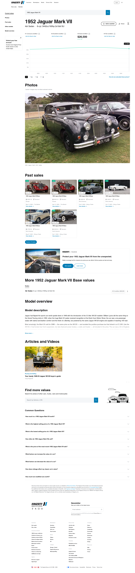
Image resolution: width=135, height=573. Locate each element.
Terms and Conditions (75, 514)
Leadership (89, 529)
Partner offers (72, 533)
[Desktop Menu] (121, 2)
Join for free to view (30, 36)
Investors (89, 539)
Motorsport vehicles (36, 543)
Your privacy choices (74, 567)
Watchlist (20, 6)
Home (88, 525)
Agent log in (34, 561)
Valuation (71, 527)
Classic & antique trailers (37, 539)
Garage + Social (53, 547)
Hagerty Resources (54, 549)
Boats (33, 545)
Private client (34, 547)
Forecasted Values (94, 487)
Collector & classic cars (37, 535)
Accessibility (82, 567)
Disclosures (88, 567)
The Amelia (71, 553)
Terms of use (99, 567)
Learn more (80, 266)
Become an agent (35, 559)
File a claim (34, 527)
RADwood (71, 561)
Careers (89, 533)
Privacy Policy (97, 513)
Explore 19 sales (31, 242)
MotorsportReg (53, 551)
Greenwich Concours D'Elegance (76, 557)
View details (29, 206)
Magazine (71, 535)
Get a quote (68, 266)
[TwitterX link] (35, 508)
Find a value (14, 6)
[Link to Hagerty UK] (38, 567)
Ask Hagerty (71, 529)
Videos (51, 537)
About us (89, 527)
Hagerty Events (72, 551)
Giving (88, 541)
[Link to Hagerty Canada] (35, 567)
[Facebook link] (32, 508)
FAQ (88, 547)
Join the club (71, 525)
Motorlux (71, 559)
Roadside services (73, 543)
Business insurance (36, 549)
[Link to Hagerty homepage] (39, 504)
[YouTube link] (41, 508)
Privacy (89, 549)
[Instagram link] (38, 508)
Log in (116, 2)
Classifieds (52, 527)
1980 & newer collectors (37, 533)
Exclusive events (72, 537)
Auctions (52, 525)
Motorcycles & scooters (37, 541)
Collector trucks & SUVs (37, 537)
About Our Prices (71, 485)
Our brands (89, 531)
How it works (53, 531)
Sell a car (52, 529)
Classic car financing (36, 551)
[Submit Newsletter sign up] (101, 509)
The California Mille (73, 555)
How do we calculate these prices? (119, 77)
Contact (89, 537)
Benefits (70, 531)
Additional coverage (36, 553)
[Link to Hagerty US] (32, 567)
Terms (88, 551)
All (50, 541)
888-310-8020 (72, 545)
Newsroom (89, 535)
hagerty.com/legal (70, 488)
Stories (51, 539)
